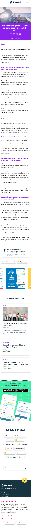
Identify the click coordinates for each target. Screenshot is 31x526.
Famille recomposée (9, 262)
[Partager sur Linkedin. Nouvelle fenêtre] (17, 34)
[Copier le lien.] (20, 34)
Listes (10, 448)
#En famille (6, 306)
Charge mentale (21, 436)
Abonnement (4, 496)
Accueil (3, 6)
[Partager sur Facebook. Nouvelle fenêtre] (11, 34)
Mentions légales (7, 519)
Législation (24, 444)
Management (20, 448)
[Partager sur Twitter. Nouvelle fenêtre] (14, 34)
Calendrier (9, 436)
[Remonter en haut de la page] (24, 480)
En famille (16, 6)
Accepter (9, 523)
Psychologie (23, 262)
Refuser (21, 523)
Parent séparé (10, 453)
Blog (7, 6)
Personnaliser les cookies (10, 516)
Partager (11, 6)
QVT (22, 457)
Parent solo (22, 453)
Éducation (20, 440)
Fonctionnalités (5, 494)
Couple (11, 440)
